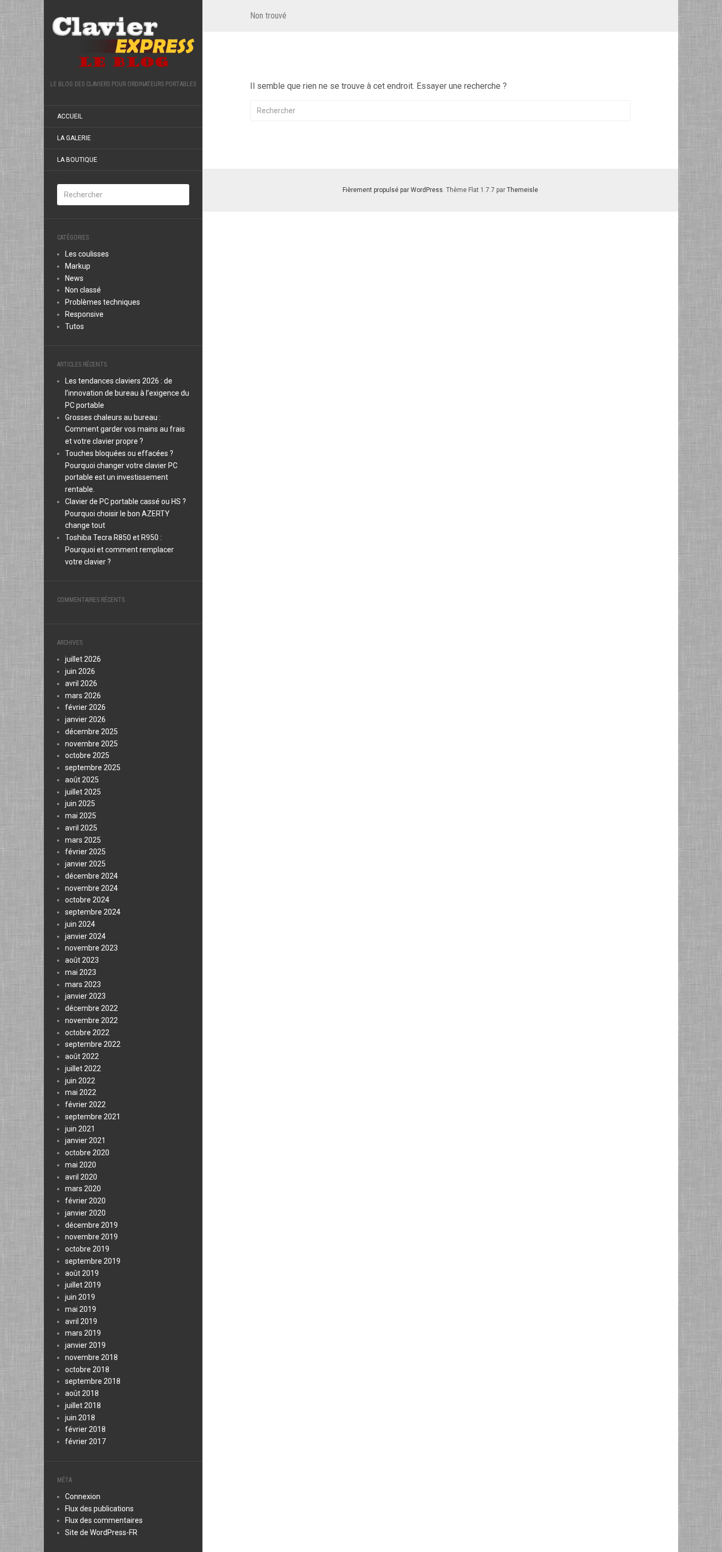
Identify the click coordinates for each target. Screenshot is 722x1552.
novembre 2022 (91, 1020)
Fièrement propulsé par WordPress (393, 190)
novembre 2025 (91, 744)
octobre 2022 (87, 1032)
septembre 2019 (93, 1261)
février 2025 (85, 851)
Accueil (69, 116)
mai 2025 (80, 815)
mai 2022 (80, 1092)
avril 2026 (81, 683)
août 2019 (82, 1273)
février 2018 (85, 1429)
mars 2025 (83, 840)
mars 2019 (83, 1333)
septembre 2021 (93, 1116)
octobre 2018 (87, 1369)
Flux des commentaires (104, 1520)
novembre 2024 (91, 888)
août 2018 (82, 1393)
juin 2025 (80, 803)
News (74, 278)
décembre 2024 (91, 876)
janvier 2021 (85, 1140)
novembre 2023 (91, 948)
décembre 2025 (91, 731)
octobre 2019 (87, 1249)
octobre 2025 (87, 755)
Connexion (82, 1496)
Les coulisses (87, 254)
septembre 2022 (93, 1044)
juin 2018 (80, 1417)
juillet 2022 (83, 1068)
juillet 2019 (83, 1285)
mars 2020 (83, 1188)
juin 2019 (80, 1297)
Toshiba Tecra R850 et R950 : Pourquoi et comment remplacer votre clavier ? (119, 549)
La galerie (74, 138)
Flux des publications (99, 1508)
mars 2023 (83, 984)
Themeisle (522, 190)
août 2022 (82, 1056)
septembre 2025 (93, 767)
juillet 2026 (83, 659)
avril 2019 (81, 1321)
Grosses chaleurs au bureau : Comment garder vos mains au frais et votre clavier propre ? (125, 429)
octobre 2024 (87, 900)
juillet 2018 (83, 1405)
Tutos (74, 326)
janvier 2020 (85, 1213)
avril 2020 (81, 1177)
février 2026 (85, 707)
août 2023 (82, 960)
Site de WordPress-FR (101, 1532)
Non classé (83, 290)
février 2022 (85, 1104)
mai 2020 (80, 1165)
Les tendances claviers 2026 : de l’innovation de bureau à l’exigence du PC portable (127, 393)
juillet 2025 (83, 792)
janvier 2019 (85, 1345)
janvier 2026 (85, 719)
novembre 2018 (91, 1357)
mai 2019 (80, 1309)
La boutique (77, 159)
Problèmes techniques (102, 302)
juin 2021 (80, 1129)
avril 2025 (81, 828)
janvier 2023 (85, 996)
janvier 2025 (85, 864)
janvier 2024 (85, 936)
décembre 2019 (91, 1225)
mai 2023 (80, 972)
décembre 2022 (91, 1008)
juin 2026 (80, 671)
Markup (77, 266)
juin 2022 (80, 1080)
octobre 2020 (87, 1152)
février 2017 (85, 1441)
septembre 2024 (93, 912)
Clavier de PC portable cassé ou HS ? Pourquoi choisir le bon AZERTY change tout (125, 513)
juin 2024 (80, 924)
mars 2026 (83, 695)
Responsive (84, 314)
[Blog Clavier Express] (123, 43)
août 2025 (82, 779)
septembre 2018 (93, 1381)
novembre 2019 (91, 1237)
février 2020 (85, 1201)
